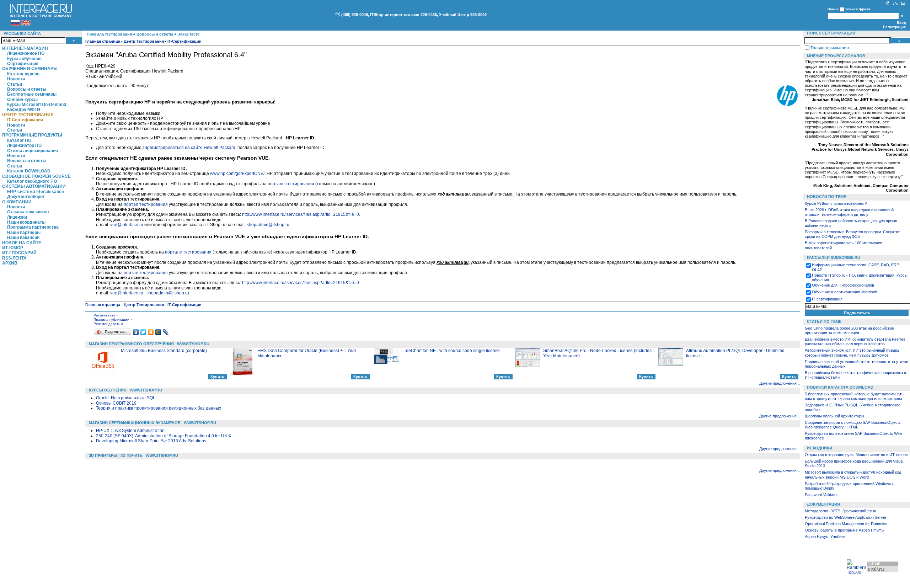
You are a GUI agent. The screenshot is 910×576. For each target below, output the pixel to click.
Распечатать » (105, 315)
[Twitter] (143, 332)
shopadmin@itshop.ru (268, 224)
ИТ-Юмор (12, 247)
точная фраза (857, 9)
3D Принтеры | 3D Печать (116, 455)
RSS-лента (14, 258)
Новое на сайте (21, 242)
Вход (901, 23)
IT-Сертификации (25, 119)
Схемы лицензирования (32, 150)
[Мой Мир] (158, 332)
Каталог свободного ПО (32, 181)
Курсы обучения (24, 58)
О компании (17, 201)
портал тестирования (146, 204)
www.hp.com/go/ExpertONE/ (237, 173)
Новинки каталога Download (840, 387)
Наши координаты (26, 222)
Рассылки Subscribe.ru (833, 257)
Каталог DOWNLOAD (28, 171)
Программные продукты (32, 135)
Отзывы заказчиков (28, 211)
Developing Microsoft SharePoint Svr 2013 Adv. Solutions (151, 440)
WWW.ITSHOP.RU (193, 344)
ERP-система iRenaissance (35, 191)
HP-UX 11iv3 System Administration (130, 430)
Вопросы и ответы (26, 89)
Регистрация (894, 27)
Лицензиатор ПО (24, 145)
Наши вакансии (23, 237)
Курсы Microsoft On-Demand (36, 104)
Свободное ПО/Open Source (36, 176)
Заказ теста (188, 34)
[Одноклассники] (151, 332)
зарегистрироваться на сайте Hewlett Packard (189, 147)
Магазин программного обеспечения (131, 344)
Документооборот (26, 196)
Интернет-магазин (25, 48)
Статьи (14, 84)
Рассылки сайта (22, 33)
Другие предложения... (779, 383)
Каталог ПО (19, 140)
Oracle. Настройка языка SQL (125, 397)
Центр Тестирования (28, 114)
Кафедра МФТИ (23, 109)
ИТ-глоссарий (19, 252)
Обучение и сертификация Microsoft (844, 292)
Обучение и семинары (30, 68)
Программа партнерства (33, 227)
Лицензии (17, 217)
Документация (823, 504)
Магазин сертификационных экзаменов (135, 423)
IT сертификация (827, 299)
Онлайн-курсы (22, 99)
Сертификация (22, 63)
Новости (16, 78)
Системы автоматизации (34, 186)
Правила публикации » (113, 319)
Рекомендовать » (108, 324)
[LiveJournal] (166, 332)
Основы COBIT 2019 (116, 403)
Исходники (819, 448)
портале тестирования (291, 183)
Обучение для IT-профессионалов (843, 285)
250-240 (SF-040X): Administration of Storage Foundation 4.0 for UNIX (163, 435)
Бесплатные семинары (32, 94)
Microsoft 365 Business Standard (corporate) (164, 350)
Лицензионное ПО (25, 53)
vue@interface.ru (126, 224)
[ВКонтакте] (136, 332)
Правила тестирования (109, 34)
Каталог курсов (23, 73)
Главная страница (102, 41)
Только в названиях (830, 48)
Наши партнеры (24, 232)
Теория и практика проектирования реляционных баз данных (158, 408)
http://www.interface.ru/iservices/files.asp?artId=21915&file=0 (300, 214)
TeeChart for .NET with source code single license (452, 350)
